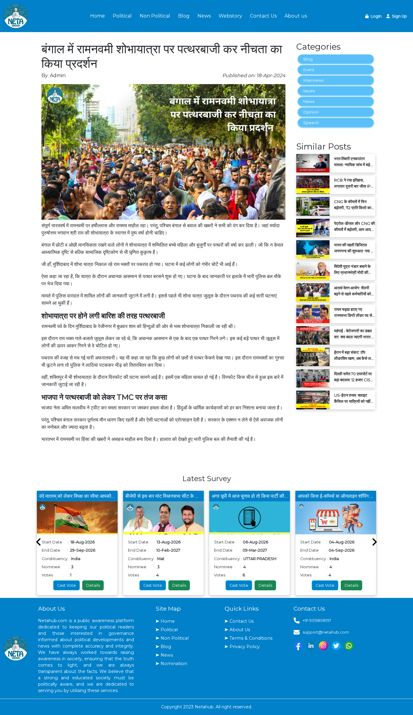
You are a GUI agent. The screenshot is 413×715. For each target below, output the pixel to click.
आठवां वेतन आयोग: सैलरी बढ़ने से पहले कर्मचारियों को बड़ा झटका (352, 291)
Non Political (155, 16)
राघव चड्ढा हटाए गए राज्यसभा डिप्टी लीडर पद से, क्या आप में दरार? (353, 312)
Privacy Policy (244, 646)
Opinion (311, 112)
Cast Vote (66, 585)
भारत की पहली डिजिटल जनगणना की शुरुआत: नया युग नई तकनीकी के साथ (354, 248)
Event (308, 69)
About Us (239, 629)
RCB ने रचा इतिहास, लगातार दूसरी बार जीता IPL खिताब (353, 183)
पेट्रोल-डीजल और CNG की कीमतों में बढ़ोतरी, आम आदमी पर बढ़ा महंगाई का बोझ (354, 226)
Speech (311, 122)
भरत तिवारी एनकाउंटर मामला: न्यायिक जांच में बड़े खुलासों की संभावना (352, 162)
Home (97, 16)
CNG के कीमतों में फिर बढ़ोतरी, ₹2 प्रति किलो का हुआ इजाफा (352, 205)
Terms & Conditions (250, 638)
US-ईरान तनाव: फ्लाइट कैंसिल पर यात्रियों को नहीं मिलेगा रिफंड (352, 398)
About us (296, 16)
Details (93, 585)
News (204, 16)
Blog (184, 16)
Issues (309, 91)
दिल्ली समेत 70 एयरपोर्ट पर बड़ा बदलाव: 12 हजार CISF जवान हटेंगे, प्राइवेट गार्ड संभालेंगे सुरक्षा (353, 377)
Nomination (174, 663)
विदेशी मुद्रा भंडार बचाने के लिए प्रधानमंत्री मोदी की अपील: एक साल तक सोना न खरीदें (353, 269)
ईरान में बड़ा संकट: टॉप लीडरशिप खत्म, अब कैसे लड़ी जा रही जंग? (354, 355)
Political (122, 16)
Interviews (313, 80)
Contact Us (263, 16)
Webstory (230, 16)
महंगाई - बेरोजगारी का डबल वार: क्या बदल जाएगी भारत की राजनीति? (354, 334)
